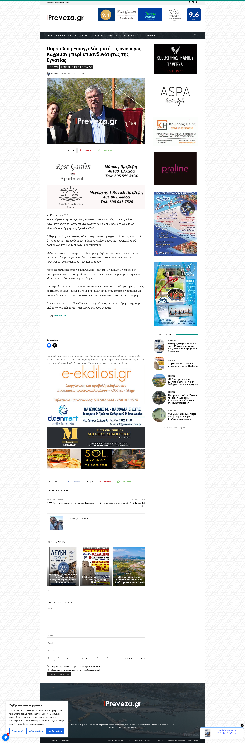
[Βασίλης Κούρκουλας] (49, 74)
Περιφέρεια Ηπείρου (58, 490)
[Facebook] (183, 2)
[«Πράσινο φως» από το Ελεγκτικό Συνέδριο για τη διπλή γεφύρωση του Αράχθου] (129, 566)
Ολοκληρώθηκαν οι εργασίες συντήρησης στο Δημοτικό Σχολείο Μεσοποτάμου (182, 416)
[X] (193, 2)
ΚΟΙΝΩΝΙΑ (62, 571)
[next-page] (53, 590)
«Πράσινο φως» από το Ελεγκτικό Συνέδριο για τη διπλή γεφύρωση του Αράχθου (129, 580)
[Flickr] (186, 2)
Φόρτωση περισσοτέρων (174, 428)
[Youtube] (196, 2)
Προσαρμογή (17, 731)
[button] (195, 35)
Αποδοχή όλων (55, 731)
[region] (37, 719)
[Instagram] (189, 2)
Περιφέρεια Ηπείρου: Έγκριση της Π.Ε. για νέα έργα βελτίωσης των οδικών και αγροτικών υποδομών (182, 399)
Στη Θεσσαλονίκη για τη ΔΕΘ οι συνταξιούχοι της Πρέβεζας (96, 580)
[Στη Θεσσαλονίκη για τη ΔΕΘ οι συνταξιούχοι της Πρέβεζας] (96, 566)
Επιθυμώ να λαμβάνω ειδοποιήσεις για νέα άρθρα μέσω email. (74, 670)
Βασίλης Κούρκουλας (62, 74)
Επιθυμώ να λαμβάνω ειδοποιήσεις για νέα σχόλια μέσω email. (75, 666)
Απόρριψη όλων (35, 731)
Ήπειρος (53, 67)
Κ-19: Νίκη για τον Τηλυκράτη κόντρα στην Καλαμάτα (70, 503)
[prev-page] (48, 590)
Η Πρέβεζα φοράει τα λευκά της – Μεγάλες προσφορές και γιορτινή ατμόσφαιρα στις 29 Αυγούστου (63, 578)
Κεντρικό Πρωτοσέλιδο (76, 67)
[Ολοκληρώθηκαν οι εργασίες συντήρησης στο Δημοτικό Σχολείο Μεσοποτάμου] (159, 415)
